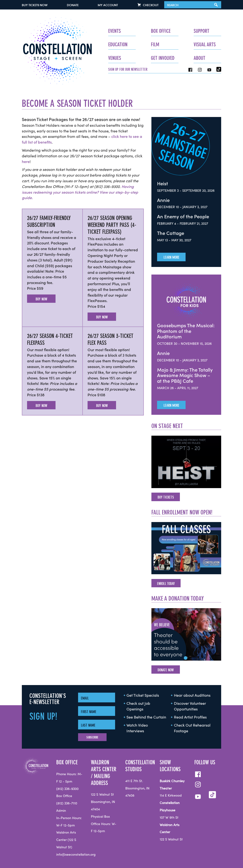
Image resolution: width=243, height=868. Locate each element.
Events (114, 31)
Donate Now (166, 669)
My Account (108, 5)
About (199, 58)
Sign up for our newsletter (127, 69)
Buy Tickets (34, 5)
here (26, 162)
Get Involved (162, 58)
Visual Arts (205, 44)
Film (155, 44)
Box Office (161, 31)
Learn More (171, 257)
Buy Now (41, 299)
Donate (73, 5)
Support (201, 31)
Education (117, 44)
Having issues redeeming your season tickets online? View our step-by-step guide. (80, 192)
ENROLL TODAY (166, 583)
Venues (114, 58)
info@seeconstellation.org (76, 855)
